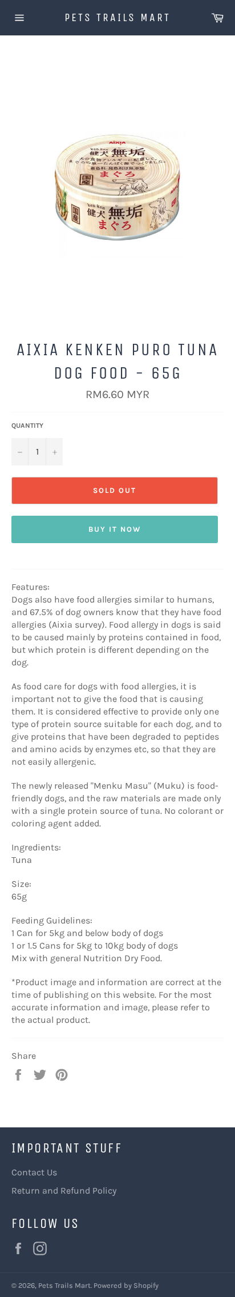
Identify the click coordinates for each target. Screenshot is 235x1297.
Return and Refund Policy (63, 1190)
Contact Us (34, 1172)
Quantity (27, 425)
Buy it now (114, 529)
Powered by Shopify (126, 1285)
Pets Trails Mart (117, 17)
